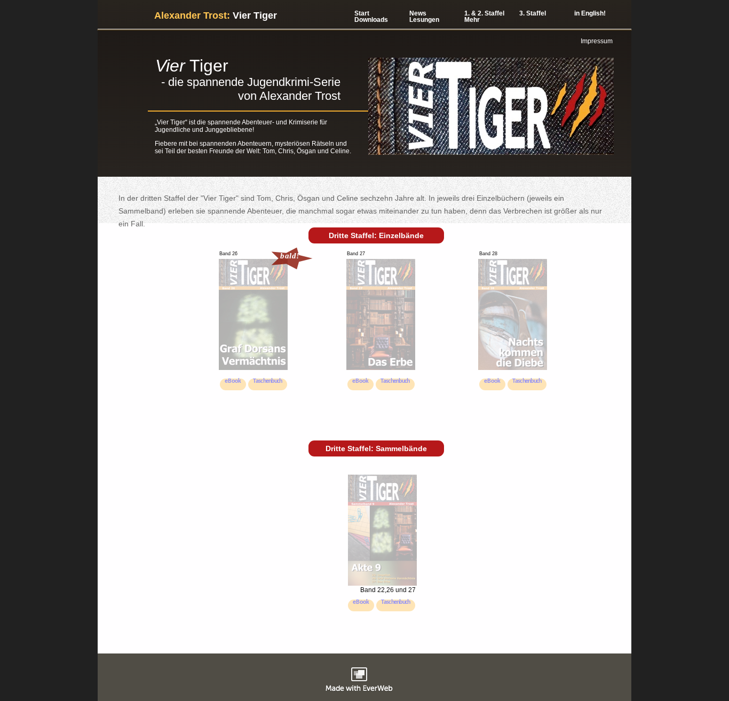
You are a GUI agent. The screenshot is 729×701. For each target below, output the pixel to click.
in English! (590, 13)
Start (361, 13)
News (417, 13)
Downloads (371, 20)
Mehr (472, 20)
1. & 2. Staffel (484, 13)
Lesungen (424, 20)
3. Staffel (532, 13)
